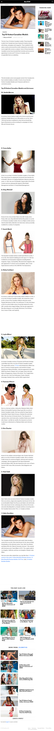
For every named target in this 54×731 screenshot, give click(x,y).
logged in (8, 721)
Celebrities (3, 599)
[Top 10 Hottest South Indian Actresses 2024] (9, 701)
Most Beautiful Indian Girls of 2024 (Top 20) (26, 679)
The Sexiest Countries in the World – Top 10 (26, 621)
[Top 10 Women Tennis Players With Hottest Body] (9, 631)
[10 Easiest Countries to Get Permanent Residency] (41, 50)
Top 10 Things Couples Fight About (48, 30)
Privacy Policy (48, 728)
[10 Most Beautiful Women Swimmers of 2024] (9, 596)
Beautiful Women (10, 599)
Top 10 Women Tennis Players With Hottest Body (8, 639)
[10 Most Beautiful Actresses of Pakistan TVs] (41, 44)
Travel (20, 599)
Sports (2, 601)
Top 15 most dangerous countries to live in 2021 (27, 603)
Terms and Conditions (32, 729)
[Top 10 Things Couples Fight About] (41, 31)
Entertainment (27, 635)
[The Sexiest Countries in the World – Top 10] (27, 614)
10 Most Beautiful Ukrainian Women (21, 557)
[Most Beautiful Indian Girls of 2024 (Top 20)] (9, 679)
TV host (17, 365)
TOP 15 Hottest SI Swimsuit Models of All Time (27, 639)
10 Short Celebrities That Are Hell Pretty (25, 712)
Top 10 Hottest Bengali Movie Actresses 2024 (26, 655)
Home (29, 728)
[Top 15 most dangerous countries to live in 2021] (27, 595)
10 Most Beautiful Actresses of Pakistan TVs (48, 44)
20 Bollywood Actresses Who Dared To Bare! (26, 690)
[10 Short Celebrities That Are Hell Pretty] (9, 712)
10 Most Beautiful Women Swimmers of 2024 (8, 605)
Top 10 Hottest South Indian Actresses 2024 (26, 701)
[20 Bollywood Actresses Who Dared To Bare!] (9, 690)
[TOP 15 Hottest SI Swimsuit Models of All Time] (27, 631)
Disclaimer (34, 728)
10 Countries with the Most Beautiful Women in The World (9, 622)
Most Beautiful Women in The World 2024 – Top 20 (48, 24)
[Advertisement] (18, 66)
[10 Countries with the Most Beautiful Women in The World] (9, 614)
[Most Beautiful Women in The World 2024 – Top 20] (41, 23)
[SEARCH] (52, 1)
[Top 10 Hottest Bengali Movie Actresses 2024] (9, 655)
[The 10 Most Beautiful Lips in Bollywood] (45, 15)
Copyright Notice (40, 728)
